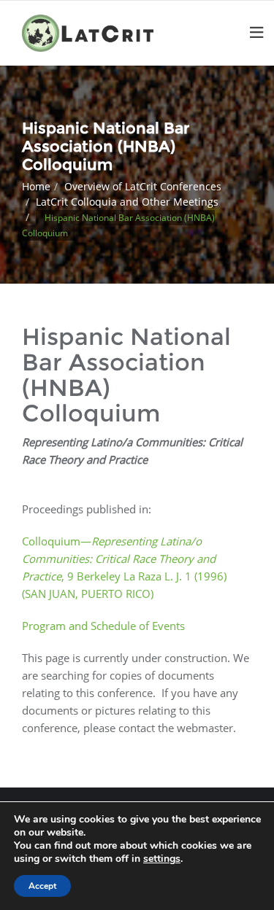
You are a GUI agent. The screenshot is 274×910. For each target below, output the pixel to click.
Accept (42, 886)
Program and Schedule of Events (103, 625)
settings (161, 859)
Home (36, 186)
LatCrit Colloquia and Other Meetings (127, 202)
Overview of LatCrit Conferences (142, 186)
